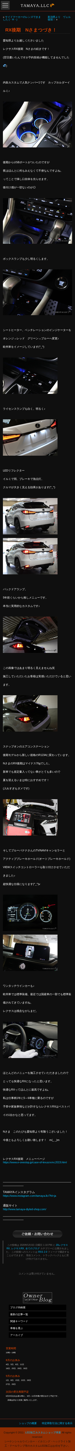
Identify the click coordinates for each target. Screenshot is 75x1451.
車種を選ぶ (16, 1328)
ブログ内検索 (17, 1307)
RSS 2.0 (42, 1252)
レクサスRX (17, 1248)
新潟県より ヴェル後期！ (59, 18)
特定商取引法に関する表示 (57, 1423)
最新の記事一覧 (19, 1314)
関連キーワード (19, 1321)
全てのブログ (32, 1248)
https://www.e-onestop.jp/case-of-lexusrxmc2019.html (35, 1162)
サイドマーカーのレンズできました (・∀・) (22, 18)
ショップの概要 (28, 1423)
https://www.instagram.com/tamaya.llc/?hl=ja (29, 1195)
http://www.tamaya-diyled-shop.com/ (24, 1209)
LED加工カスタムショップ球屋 (43, 1432)
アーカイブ (16, 1335)
